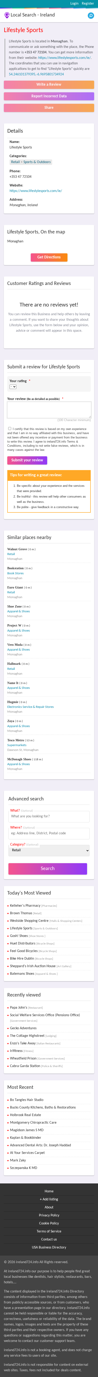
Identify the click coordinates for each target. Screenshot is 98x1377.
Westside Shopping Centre (46, 921)
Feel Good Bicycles (33, 951)
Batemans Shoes (34, 974)
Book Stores (15, 573)
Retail (15, 162)
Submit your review (27, 460)
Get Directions (49, 257)
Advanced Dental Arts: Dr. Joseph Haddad (40, 1145)
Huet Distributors (32, 943)
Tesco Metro (16, 740)
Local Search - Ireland (33, 15)
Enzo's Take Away (35, 1043)
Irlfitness (22, 1051)
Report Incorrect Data (49, 96)
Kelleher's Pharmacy (33, 906)
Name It (13, 683)
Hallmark (14, 663)
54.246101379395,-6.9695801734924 (36, 74)
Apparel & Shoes (18, 611)
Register (88, 3)
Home (49, 1191)
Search (48, 868)
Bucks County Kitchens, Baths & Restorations (43, 1107)
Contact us (49, 1239)
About (49, 1207)
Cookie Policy (49, 1223)
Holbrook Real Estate (25, 1115)
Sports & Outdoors (37, 162)
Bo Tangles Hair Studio (26, 1100)
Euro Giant (15, 587)
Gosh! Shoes (27, 936)
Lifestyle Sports (34, 928)
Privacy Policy (49, 1215)
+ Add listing (49, 1199)
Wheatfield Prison (37, 1058)
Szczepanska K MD (23, 1168)
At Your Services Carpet (27, 1153)
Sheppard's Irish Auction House (40, 966)
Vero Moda (15, 644)
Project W (14, 625)
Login (74, 3)
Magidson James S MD (27, 1130)
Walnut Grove (17, 549)
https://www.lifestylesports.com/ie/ (64, 58)
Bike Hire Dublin (31, 959)
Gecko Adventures (23, 1028)
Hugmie (13, 702)
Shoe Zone (15, 606)
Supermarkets (16, 745)
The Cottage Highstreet (33, 1036)
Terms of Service (49, 1231)
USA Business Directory (49, 1247)
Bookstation (16, 568)
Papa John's (26, 1008)
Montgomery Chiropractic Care (33, 1123)
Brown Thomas (25, 913)
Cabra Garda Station (36, 1066)
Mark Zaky (18, 1160)
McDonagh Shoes (19, 759)
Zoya (11, 721)
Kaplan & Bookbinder (25, 1138)
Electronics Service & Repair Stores (30, 707)
